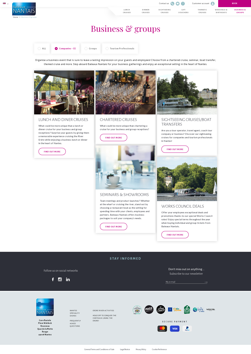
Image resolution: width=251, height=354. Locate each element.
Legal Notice (125, 349)
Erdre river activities (103, 311)
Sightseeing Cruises (164, 11)
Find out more (52, 152)
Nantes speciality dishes (75, 313)
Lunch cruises (127, 11)
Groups (93, 48)
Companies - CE (67, 48)
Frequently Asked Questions (75, 323)
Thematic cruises (202, 11)
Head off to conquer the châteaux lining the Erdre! (104, 318)
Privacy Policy (141, 349)
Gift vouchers (183, 11)
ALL (44, 48)
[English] (4, 3)
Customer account (200, 3)
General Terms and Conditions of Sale (99, 349)
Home (15, 17)
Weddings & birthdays (221, 11)
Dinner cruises (146, 11)
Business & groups (240, 11)
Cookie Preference (159, 349)
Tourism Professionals (122, 48)
